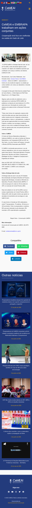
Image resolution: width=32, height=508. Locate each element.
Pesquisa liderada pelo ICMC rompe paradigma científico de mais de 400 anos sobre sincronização (16, 367)
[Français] (7, 2)
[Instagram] (16, 491)
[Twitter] (19, 491)
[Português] (16, 2)
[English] (4, 2)
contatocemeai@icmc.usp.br (13, 231)
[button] (29, 8)
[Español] (20, 2)
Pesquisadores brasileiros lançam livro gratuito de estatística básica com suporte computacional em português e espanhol (16, 302)
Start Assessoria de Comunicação (16, 502)
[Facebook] (23, 491)
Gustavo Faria (14, 79)
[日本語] (13, 2)
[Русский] (18, 2)
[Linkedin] (8, 491)
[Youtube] (12, 491)
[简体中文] (2, 2)
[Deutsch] (9, 2)
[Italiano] (11, 2)
